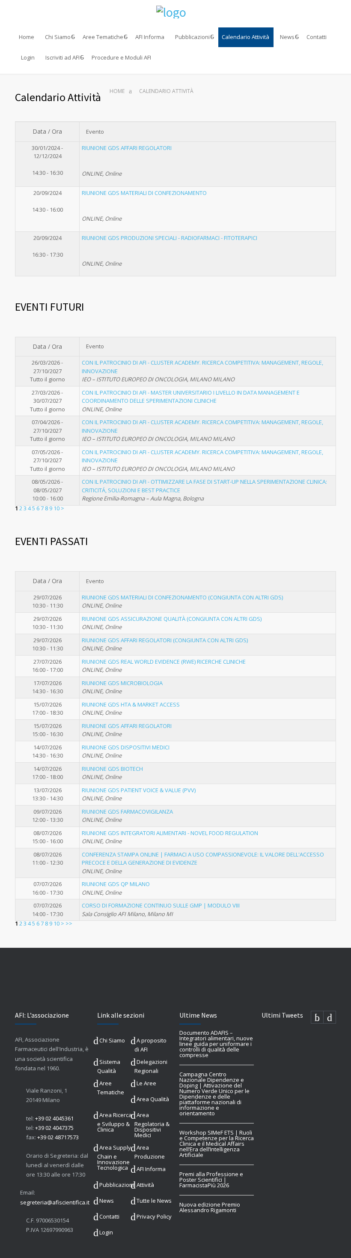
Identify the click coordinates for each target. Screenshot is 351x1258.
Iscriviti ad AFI (62, 57)
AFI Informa (149, 37)
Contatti (316, 37)
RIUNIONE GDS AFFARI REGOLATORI (127, 148)
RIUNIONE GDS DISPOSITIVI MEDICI (126, 747)
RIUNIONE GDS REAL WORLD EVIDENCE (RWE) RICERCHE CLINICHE (164, 661)
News (287, 37)
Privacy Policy (154, 1216)
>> (68, 923)
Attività (145, 1185)
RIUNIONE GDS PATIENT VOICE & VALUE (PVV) (139, 790)
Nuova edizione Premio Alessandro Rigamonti (209, 1207)
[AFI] (175, 12)
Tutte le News (154, 1200)
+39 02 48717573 (58, 1137)
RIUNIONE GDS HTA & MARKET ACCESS (131, 704)
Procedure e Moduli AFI (121, 57)
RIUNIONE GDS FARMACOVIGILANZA (127, 811)
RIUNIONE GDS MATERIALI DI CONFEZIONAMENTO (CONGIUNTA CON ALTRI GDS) (182, 597)
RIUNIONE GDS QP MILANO (116, 884)
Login (28, 57)
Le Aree (146, 1083)
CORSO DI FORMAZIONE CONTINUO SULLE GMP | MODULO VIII (161, 905)
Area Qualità (153, 1099)
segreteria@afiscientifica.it (54, 1202)
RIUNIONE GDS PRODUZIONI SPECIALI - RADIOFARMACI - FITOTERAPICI (169, 238)
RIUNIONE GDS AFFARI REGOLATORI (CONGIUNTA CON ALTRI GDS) (165, 640)
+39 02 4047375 (54, 1128)
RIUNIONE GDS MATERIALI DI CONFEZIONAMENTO (144, 193)
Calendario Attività (245, 37)
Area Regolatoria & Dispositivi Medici (152, 1125)
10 (56, 508)
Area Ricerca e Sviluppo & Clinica (114, 1122)
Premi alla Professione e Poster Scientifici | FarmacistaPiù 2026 (211, 1179)
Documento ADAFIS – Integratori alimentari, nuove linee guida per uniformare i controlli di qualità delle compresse (216, 1044)
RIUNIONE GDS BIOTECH (112, 769)
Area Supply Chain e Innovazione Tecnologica (114, 1157)
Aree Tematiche (103, 37)
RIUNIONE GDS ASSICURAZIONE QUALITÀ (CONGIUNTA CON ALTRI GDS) (172, 619)
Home (26, 37)
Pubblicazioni (192, 37)
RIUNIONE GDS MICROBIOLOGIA (122, 683)
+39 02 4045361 (54, 1118)
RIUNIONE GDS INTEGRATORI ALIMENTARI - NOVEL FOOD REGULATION (170, 833)
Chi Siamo (58, 37)
